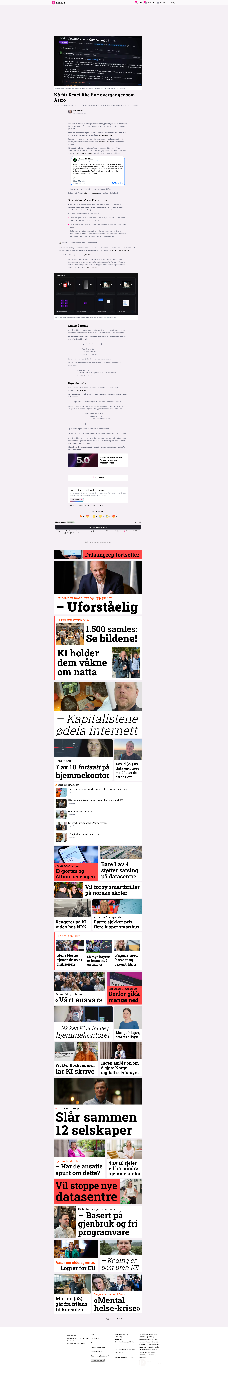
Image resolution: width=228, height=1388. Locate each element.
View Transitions (105, 135)
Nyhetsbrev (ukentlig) (98, 1347)
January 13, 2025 (85, 255)
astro (81, 505)
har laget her (81, 390)
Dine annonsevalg (98, 1360)
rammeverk (72, 505)
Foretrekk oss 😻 (77, 499)
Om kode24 (95, 1339)
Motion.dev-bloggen (90, 193)
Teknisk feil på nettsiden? (100, 1356)
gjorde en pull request (85, 153)
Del (99, 478)
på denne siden (92, 267)
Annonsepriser (96, 1343)
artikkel (87, 505)
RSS (92, 1334)
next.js (95, 505)
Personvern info (96, 1352)
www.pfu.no (143, 1357)
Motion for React (105, 142)
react (101, 505)
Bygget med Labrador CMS (114, 1319)
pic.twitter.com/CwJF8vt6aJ (119, 250)
